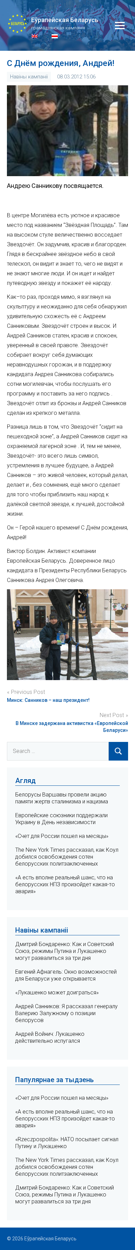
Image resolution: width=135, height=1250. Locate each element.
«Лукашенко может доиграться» (57, 992)
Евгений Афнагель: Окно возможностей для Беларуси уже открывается (66, 975)
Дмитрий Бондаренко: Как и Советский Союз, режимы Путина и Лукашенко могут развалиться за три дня (64, 951)
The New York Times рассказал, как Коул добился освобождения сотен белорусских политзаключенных (66, 857)
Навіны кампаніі (29, 77)
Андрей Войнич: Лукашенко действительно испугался (49, 1037)
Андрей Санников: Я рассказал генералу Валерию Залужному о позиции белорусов (66, 1013)
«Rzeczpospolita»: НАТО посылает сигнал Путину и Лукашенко (66, 1142)
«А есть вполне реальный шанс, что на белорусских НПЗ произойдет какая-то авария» (65, 884)
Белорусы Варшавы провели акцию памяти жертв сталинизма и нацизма (61, 798)
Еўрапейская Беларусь (64, 19)
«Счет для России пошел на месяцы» (61, 836)
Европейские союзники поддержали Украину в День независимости (61, 819)
